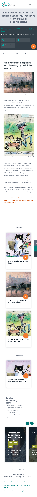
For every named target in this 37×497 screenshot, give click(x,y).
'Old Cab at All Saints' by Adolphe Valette (18, 290)
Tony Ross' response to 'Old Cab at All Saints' (18, 329)
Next (32, 423)
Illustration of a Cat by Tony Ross (18, 251)
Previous (27, 423)
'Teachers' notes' (10, 180)
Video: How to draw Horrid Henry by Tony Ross (17, 491)
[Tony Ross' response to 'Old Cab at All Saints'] (19, 135)
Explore (15, 444)
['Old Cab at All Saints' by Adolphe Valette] (19, 82)
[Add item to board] (33, 46)
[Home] (8, 4)
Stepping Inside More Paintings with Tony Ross (18, 373)
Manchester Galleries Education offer (15, 482)
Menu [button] (30, 4)
